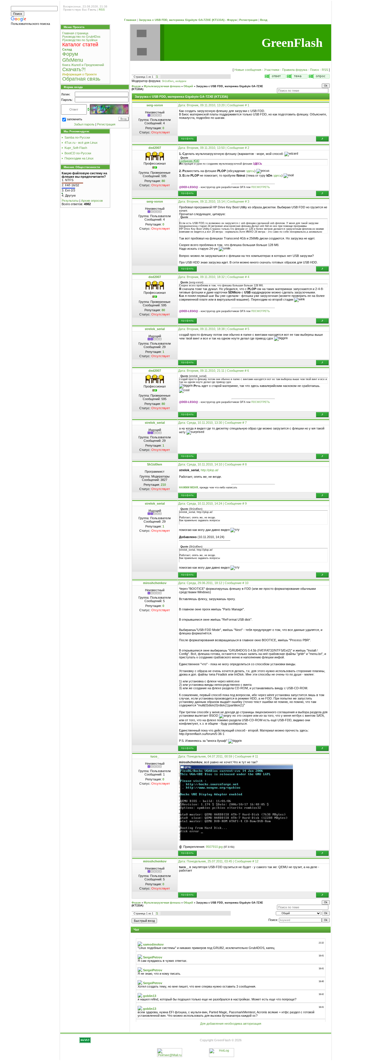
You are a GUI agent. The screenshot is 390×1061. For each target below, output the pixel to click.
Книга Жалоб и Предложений (83, 65)
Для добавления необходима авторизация (230, 1023)
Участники (271, 69)
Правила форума (294, 69)
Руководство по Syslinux (80, 40)
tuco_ (154, 756)
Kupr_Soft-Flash (76, 147)
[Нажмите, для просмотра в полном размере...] (236, 839)
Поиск (314, 69)
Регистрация (248, 19)
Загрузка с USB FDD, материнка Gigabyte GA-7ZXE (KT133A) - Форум (188, 19)
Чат (136, 929)
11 (256, 756)
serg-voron (154, 105)
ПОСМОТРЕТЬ (260, 187)
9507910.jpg (214, 846)
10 (246, 583)
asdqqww (180, 81)
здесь (250, 171)
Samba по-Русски (77, 137)
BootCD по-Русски (78, 153)
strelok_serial (155, 329)
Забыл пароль (84, 124)
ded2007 (154, 147)
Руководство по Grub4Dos (81, 36)
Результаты (70, 200)
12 (256, 861)
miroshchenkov (154, 583)
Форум (136, 86)
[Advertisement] (35, 116)
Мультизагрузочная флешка (162, 86)
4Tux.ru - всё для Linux (81, 142)
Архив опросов (92, 200)
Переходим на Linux (79, 158)
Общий (188, 86)
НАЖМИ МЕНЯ (188, 487)
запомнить (74, 119)
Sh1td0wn (168, 81)
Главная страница (75, 33)
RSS (102, 9)
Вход (263, 19)
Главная (130, 19)
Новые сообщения (247, 69)
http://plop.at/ (209, 470)
